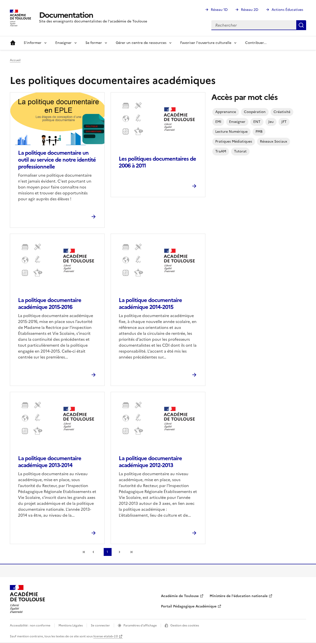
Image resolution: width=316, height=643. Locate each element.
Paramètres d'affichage (140, 625)
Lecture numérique (231, 131)
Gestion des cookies (184, 625)
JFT (284, 121)
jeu (271, 121)
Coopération (255, 111)
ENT (256, 121)
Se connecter (100, 625)
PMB (259, 131)
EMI (218, 121)
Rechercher (301, 25)
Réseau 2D (249, 9)
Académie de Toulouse (180, 596)
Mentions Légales (71, 625)
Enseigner (237, 121)
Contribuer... (256, 42)
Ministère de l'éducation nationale (239, 596)
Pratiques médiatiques (233, 141)
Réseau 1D (219, 9)
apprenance (225, 111)
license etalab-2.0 (105, 636)
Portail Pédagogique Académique (189, 606)
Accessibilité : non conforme (30, 625)
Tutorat (240, 151)
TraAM (220, 151)
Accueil (13, 43)
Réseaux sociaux (273, 141)
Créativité (282, 111)
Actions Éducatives (287, 9)
